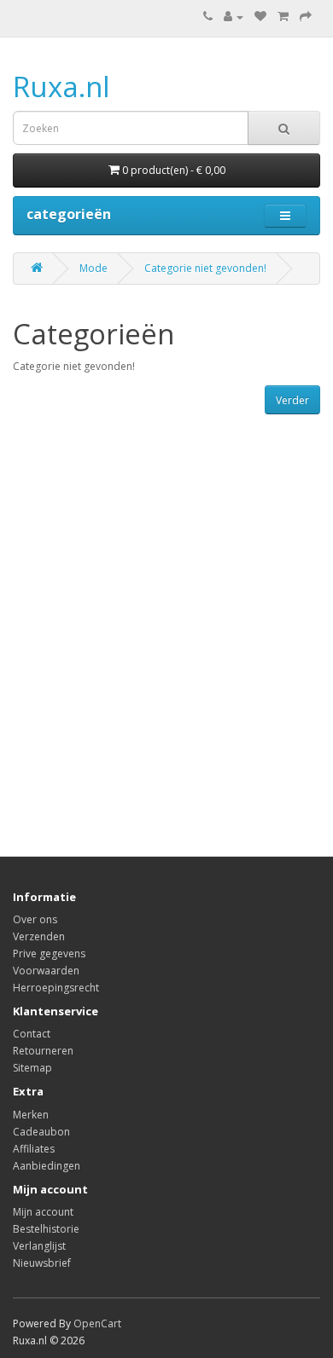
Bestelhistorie (46, 1229)
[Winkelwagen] (283, 16)
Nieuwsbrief (42, 1263)
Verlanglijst (39, 1246)
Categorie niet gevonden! (205, 268)
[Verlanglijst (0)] (260, 16)
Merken (31, 1114)
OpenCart (97, 1323)
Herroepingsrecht (56, 987)
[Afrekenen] (306, 16)
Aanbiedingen (46, 1166)
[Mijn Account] (233, 16)
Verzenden (39, 936)
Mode (93, 268)
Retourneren (43, 1050)
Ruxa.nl (61, 86)
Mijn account (43, 1212)
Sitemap (32, 1067)
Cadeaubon (41, 1131)
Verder (292, 400)
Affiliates (34, 1148)
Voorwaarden (46, 970)
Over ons (35, 919)
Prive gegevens (49, 953)
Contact (31, 1033)
